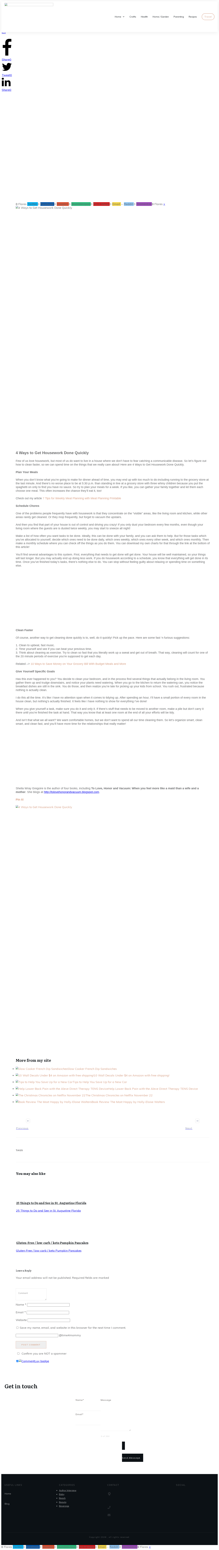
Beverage (64, 1506)
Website (21, 1320)
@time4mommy (70, 1335)
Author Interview (67, 1490)
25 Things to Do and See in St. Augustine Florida (51, 1203)
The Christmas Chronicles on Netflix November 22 (119, 1095)
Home (8, 1493)
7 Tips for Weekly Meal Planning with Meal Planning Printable (82, 498)
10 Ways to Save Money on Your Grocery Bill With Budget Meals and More (78, 663)
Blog (7, 1503)
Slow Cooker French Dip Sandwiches (92, 1069)
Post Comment (31, 1345)
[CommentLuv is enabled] (34, 1361)
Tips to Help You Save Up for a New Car (100, 1082)
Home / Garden (100, 177)
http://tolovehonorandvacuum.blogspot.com (71, 792)
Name (21, 1304)
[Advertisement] (109, 56)
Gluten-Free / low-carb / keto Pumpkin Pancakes (52, 1243)
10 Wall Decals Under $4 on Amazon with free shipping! (131, 1075)
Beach (62, 1498)
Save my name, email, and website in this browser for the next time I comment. (73, 1328)
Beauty (62, 1502)
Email (21, 1312)
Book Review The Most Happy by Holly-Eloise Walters (128, 1102)
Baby (61, 1494)
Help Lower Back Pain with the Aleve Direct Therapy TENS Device (153, 1089)
